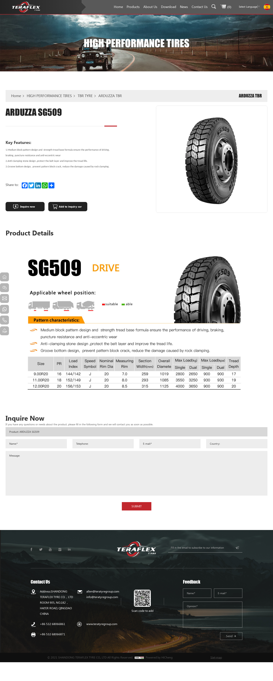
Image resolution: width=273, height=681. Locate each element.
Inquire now (27, 206)
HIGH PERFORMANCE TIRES (49, 95)
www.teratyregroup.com (101, 624)
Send (229, 636)
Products (133, 6)
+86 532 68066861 (52, 624)
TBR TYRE (85, 95)
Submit (136, 506)
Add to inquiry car (70, 206)
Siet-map (216, 657)
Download (168, 6)
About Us (150, 6)
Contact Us (200, 6)
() (229, 6)
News (184, 6)
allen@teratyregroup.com (102, 591)
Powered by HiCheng (159, 657)
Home (118, 6)
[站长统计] (139, 657)
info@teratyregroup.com (102, 597)
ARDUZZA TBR (110, 95)
